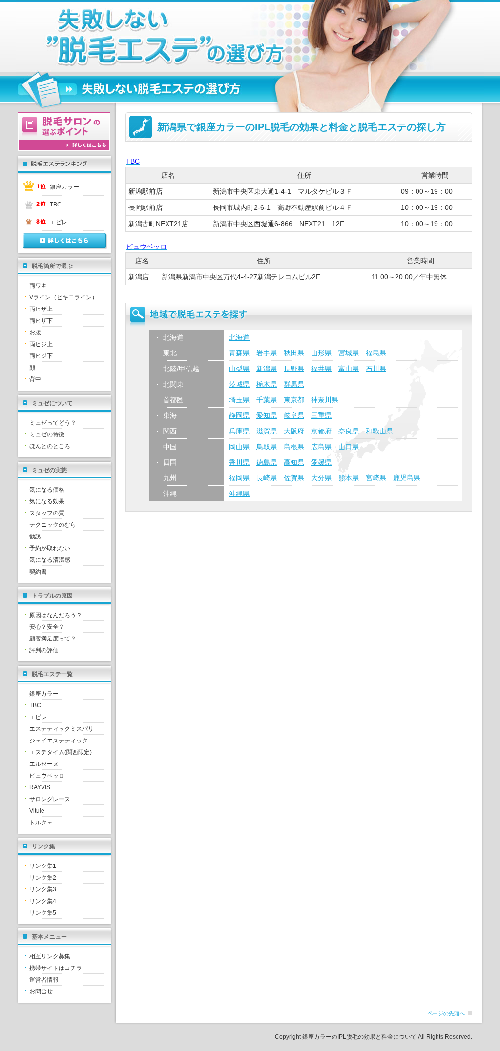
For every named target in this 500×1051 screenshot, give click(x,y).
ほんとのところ (49, 446)
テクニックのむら (52, 524)
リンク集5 (42, 912)
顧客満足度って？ (52, 638)
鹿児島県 (406, 478)
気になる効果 (46, 501)
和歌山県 (379, 431)
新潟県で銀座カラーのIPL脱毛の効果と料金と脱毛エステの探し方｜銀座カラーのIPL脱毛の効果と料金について (145, 37)
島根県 (294, 447)
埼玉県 (239, 400)
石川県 (376, 368)
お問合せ (41, 991)
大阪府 (294, 431)
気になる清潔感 (49, 559)
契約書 (38, 571)
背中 (35, 379)
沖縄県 (239, 493)
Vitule (36, 810)
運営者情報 (44, 979)
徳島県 (266, 462)
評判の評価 (44, 650)
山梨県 (239, 368)
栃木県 (266, 384)
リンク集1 (42, 866)
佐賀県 (294, 478)
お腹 (35, 332)
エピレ (58, 222)
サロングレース (49, 799)
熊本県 (348, 478)
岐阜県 (294, 415)
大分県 (321, 478)
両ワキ (38, 285)
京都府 (321, 431)
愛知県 (266, 415)
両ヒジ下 (41, 355)
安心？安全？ (46, 626)
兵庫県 (239, 431)
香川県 (239, 462)
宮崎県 (376, 478)
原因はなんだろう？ (55, 615)
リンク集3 (42, 889)
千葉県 (266, 400)
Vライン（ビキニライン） (63, 297)
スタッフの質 (46, 513)
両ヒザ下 (41, 320)
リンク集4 (42, 901)
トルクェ (41, 822)
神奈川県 (324, 400)
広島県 (321, 447)
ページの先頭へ (446, 1013)
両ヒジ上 (41, 344)
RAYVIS (39, 787)
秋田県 (294, 353)
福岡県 (239, 478)
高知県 (294, 462)
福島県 (376, 353)
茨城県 (239, 384)
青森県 (239, 353)
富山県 (348, 368)
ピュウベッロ (46, 775)
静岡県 (239, 415)
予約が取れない (49, 548)
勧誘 (35, 536)
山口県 (348, 447)
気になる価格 (46, 489)
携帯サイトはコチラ (55, 968)
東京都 (294, 400)
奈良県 (348, 431)
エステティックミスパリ (61, 728)
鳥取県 (266, 447)
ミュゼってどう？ (52, 422)
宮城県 (348, 353)
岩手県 (266, 353)
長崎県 (266, 478)
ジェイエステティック (58, 740)
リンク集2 (42, 877)
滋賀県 (266, 431)
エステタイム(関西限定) (60, 752)
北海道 (239, 337)
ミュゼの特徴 (46, 434)
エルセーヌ (44, 764)
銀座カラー (64, 187)
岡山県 (239, 447)
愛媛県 (321, 462)
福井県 (321, 368)
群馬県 (294, 384)
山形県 (321, 353)
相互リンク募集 (49, 956)
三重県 (321, 415)
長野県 (294, 368)
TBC (56, 204)
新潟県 (266, 368)
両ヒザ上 (41, 309)
